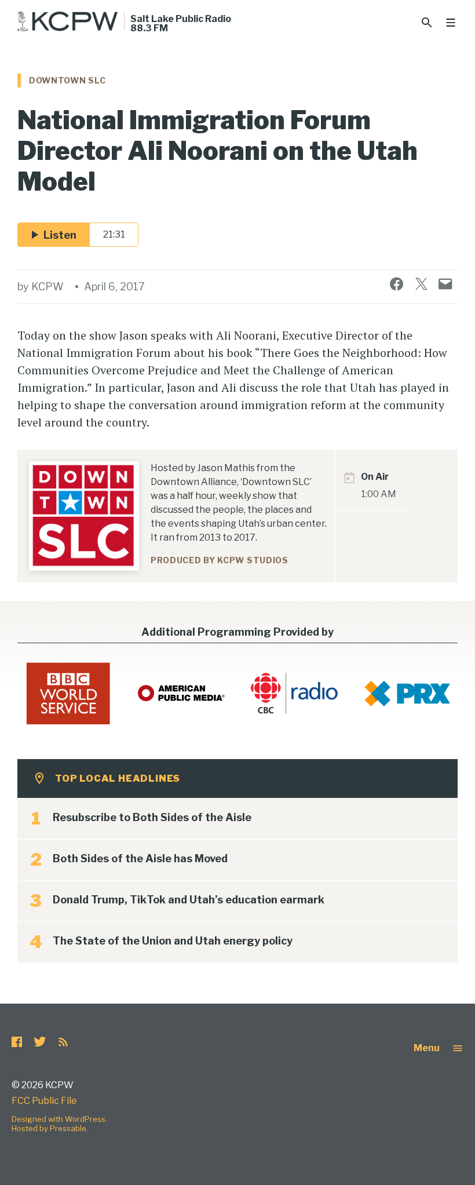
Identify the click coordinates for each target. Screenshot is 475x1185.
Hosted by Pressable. (50, 1128)
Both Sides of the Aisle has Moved (140, 858)
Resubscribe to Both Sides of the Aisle (152, 817)
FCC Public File (44, 1100)
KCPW (47, 286)
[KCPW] (67, 21)
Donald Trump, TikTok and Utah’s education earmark (188, 900)
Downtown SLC (67, 80)
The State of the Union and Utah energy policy (173, 941)
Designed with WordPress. (59, 1119)
